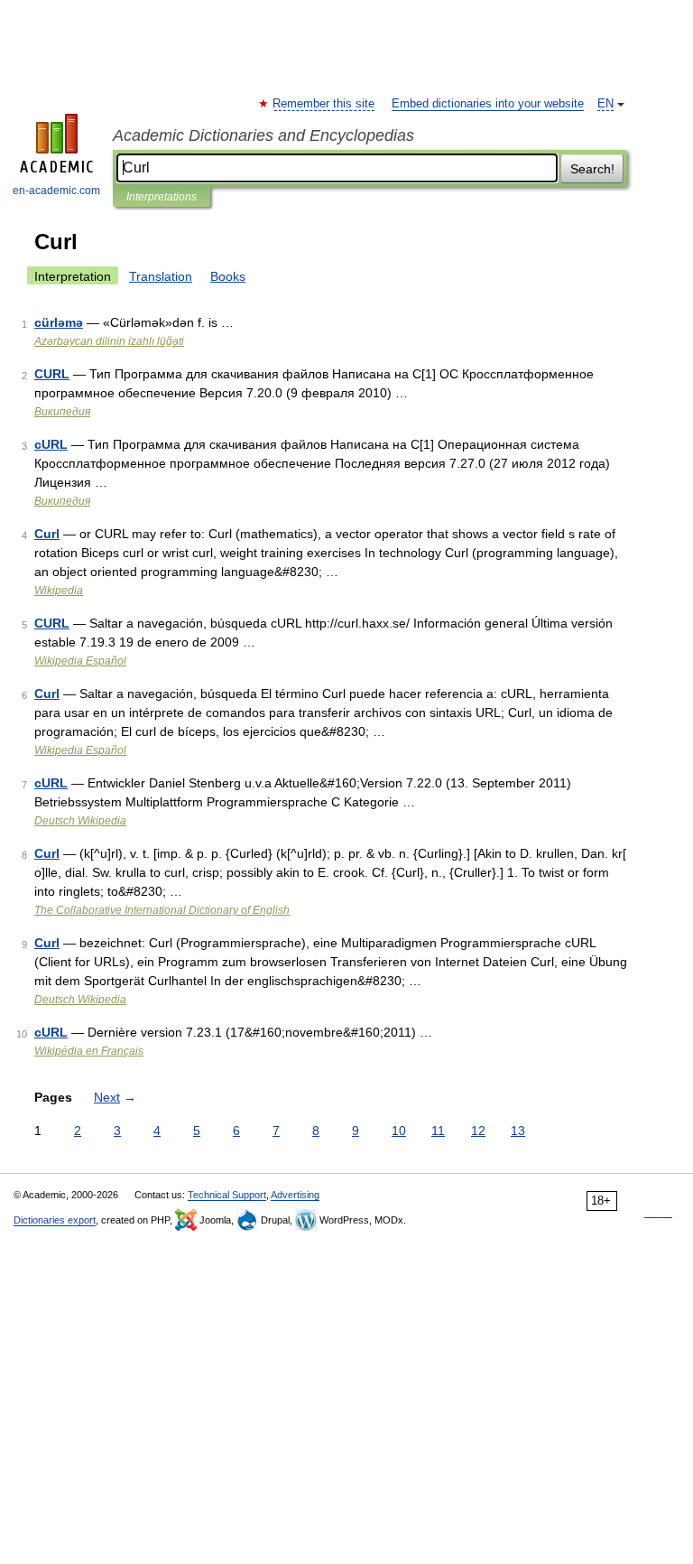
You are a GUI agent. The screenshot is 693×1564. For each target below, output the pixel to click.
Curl (47, 533)
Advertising (295, 1194)
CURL (51, 374)
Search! (592, 169)
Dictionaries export (55, 1220)
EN (605, 104)
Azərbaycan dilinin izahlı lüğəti (109, 341)
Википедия (62, 411)
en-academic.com (56, 190)
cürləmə (58, 322)
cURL (51, 444)
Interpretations (161, 197)
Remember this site (324, 104)
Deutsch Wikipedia (80, 821)
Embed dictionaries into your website (488, 104)
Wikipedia (58, 590)
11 (438, 1130)
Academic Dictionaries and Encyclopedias (263, 135)
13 (518, 1130)
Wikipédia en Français (88, 1051)
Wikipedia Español (80, 661)
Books (227, 276)
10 (399, 1130)
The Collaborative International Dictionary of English (162, 910)
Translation (160, 276)
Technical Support (227, 1194)
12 (478, 1130)
